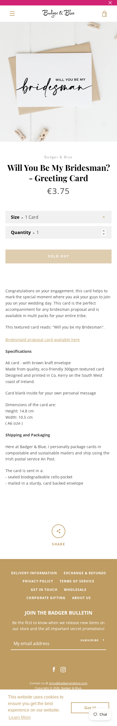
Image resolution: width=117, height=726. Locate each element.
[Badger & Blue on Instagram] (63, 669)
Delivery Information (34, 573)
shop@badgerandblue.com (68, 683)
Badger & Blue (71, 688)
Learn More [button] (20, 717)
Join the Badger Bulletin (59, 612)
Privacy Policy (38, 581)
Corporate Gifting (46, 598)
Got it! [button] (90, 708)
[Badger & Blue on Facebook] (54, 669)
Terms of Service (77, 581)
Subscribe (90, 640)
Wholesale (75, 589)
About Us (81, 598)
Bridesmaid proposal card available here (42, 339)
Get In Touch (44, 589)
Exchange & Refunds (85, 573)
